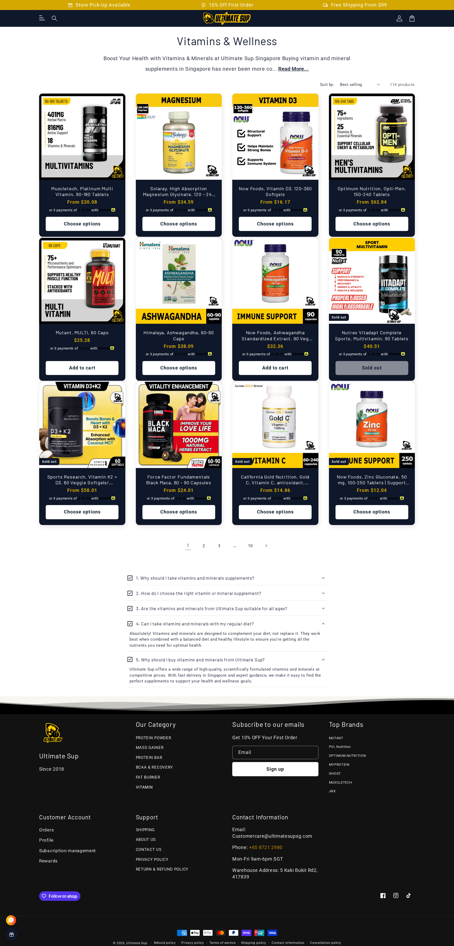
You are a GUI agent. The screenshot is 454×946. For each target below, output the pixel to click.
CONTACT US (149, 849)
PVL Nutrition (340, 747)
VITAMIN (144, 787)
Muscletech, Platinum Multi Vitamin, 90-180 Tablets (82, 191)
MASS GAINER (150, 747)
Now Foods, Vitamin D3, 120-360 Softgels (275, 191)
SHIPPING (145, 829)
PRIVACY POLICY (152, 859)
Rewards (48, 860)
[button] (54, 18)
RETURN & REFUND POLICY (162, 869)
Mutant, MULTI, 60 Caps (82, 332)
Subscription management (67, 850)
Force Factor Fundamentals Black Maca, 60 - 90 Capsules (178, 479)
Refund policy (165, 943)
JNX (332, 791)
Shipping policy (253, 943)
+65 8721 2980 (265, 847)
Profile (46, 840)
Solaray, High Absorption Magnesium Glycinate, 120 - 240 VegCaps (179, 191)
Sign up (275, 769)
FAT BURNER (148, 777)
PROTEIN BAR (149, 757)
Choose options (82, 224)
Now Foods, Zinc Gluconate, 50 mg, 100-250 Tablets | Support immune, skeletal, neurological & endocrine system (372, 480)
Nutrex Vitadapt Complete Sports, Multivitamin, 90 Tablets (372, 335)
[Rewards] (11, 934)
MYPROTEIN (339, 765)
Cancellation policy (325, 943)
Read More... (293, 69)
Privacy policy (192, 943)
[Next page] (266, 545)
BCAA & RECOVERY (154, 767)
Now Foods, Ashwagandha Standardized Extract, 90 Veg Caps (275, 335)
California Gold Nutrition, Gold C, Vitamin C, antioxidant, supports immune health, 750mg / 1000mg (275, 480)
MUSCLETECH (340, 782)
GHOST (335, 773)
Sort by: (327, 84)
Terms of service (222, 943)
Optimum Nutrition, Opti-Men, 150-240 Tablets (372, 191)
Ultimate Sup (136, 943)
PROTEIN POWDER (153, 738)
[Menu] (42, 18)
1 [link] (188, 545)
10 (250, 545)
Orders (46, 829)
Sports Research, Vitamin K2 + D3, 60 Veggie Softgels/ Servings (82, 480)
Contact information (288, 943)
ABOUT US (146, 839)
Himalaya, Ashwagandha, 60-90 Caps (178, 335)
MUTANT (336, 738)
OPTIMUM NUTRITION (347, 756)
